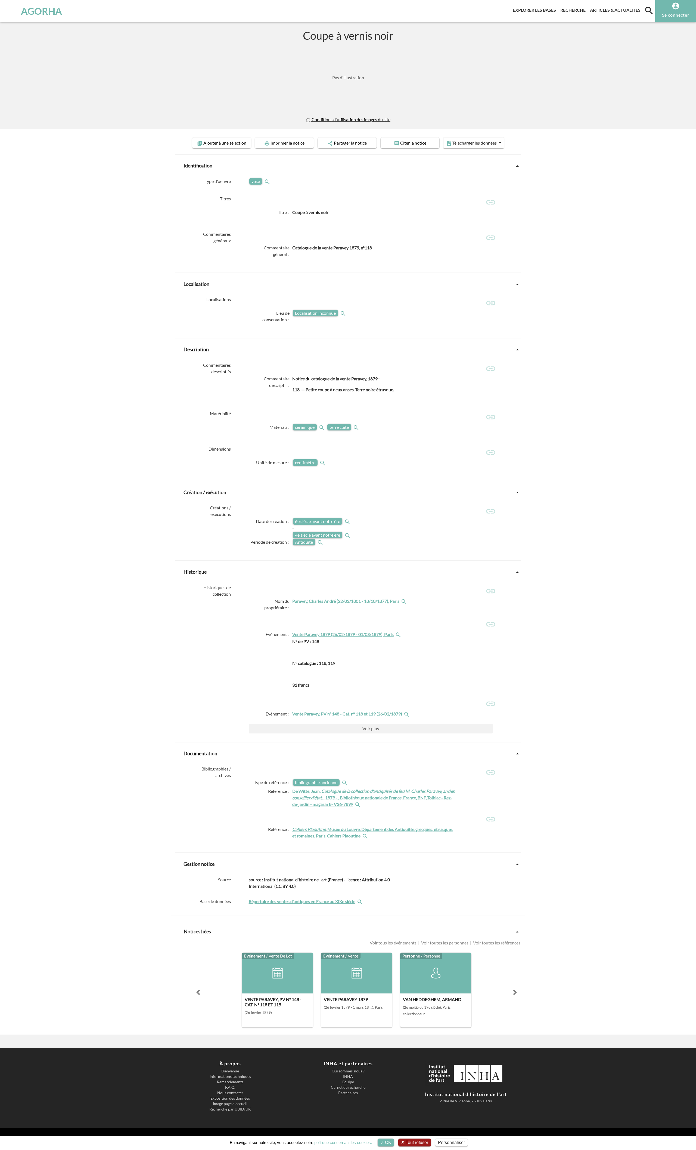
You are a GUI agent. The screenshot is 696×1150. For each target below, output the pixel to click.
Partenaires (348, 1092)
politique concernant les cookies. (343, 1142)
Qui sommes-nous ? (348, 1071)
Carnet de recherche (348, 1087)
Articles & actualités (616, 10)
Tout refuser (416, 1142)
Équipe (348, 1082)
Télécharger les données (475, 142)
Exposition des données (230, 1098)
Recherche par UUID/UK (230, 1109)
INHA (348, 1076)
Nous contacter (230, 1092)
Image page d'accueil (230, 1103)
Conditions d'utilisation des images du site (350, 119)
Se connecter (675, 14)
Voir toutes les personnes (444, 942)
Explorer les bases (535, 10)
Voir (370, 728)
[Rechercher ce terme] (267, 181)
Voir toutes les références (496, 942)
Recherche (574, 10)
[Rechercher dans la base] (360, 901)
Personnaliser (451, 1142)
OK (387, 1142)
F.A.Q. (230, 1087)
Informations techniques (230, 1076)
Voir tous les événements (393, 942)
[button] (198, 992)
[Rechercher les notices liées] (404, 601)
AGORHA (41, 10)
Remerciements (230, 1082)
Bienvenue (230, 1071)
